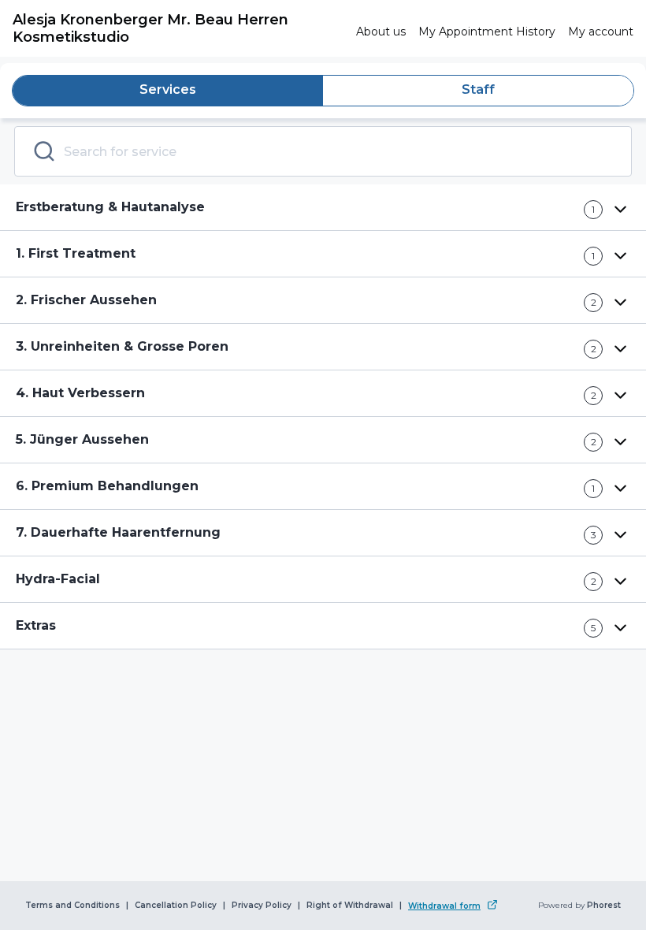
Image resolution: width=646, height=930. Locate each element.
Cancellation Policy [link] (176, 905)
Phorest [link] (604, 905)
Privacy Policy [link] (261, 905)
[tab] (168, 91)
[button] (323, 207)
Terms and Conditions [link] (72, 905)
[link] (178, 28)
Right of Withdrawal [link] (349, 905)
